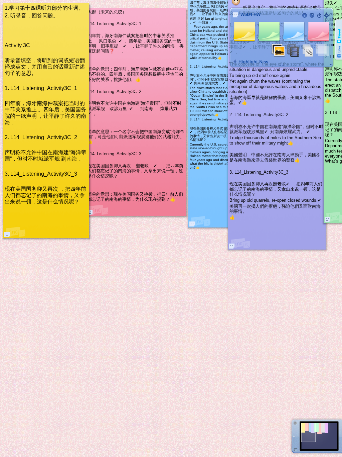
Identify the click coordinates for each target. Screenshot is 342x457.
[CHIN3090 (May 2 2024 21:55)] (7, 234)
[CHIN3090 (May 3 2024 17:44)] (231, 246)
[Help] (312, 15)
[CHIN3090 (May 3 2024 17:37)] (192, 223)
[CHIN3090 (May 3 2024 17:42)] (327, 219)
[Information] (304, 15)
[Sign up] (326, 15)
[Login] (319, 15)
